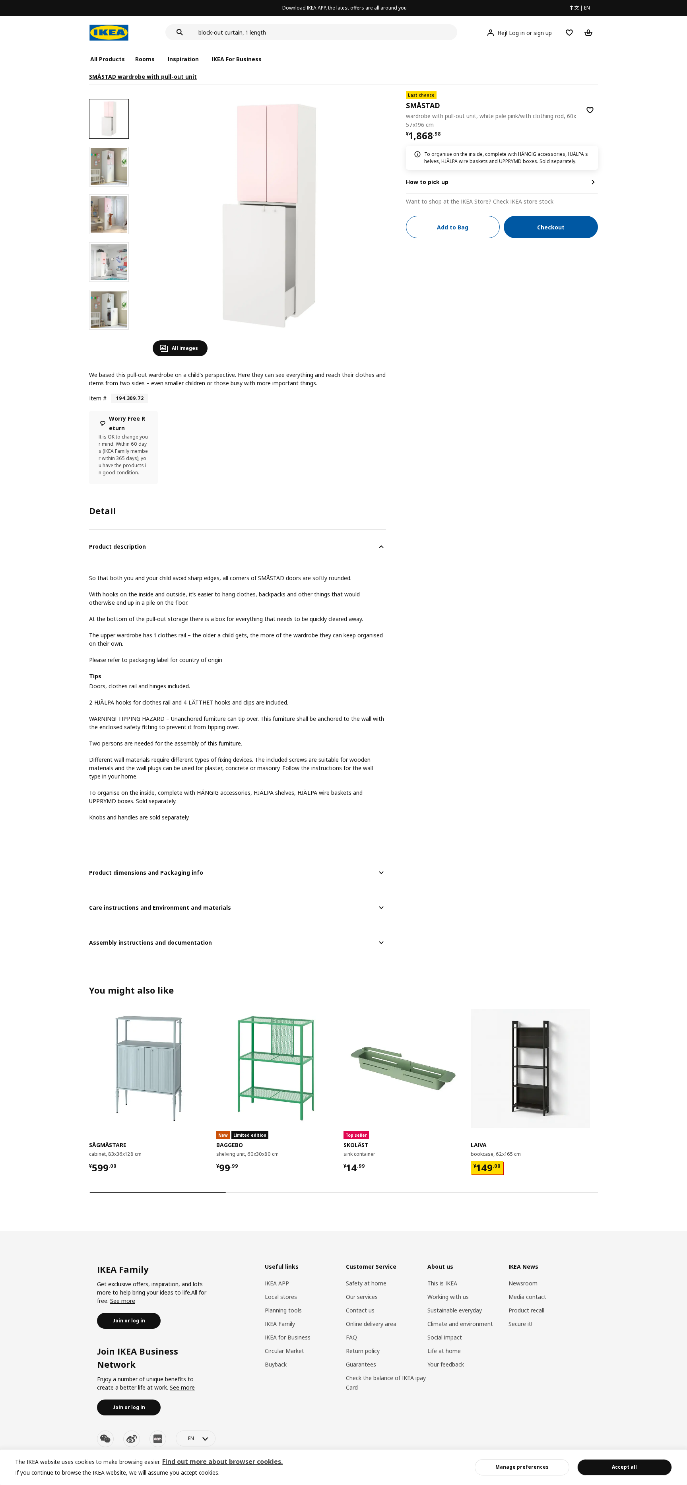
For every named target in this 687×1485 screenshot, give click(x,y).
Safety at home (366, 1283)
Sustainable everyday (454, 1310)
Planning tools (283, 1310)
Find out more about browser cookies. (222, 1461)
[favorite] (590, 110)
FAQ (351, 1337)
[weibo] (131, 1439)
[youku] (157, 1439)
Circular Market (284, 1351)
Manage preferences (522, 1467)
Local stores (281, 1297)
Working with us (448, 1297)
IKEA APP (277, 1283)
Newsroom (523, 1283)
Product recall (526, 1310)
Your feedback (445, 1364)
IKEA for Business (288, 1337)
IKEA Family (280, 1324)
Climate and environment (460, 1324)
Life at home (444, 1351)
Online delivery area (371, 1324)
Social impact (444, 1337)
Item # (98, 398)
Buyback (276, 1364)
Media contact (527, 1297)
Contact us (360, 1310)
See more (122, 1300)
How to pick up (427, 182)
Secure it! (520, 1324)
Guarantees (361, 1364)
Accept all (624, 1467)
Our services (362, 1297)
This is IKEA (442, 1283)
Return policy (363, 1351)
